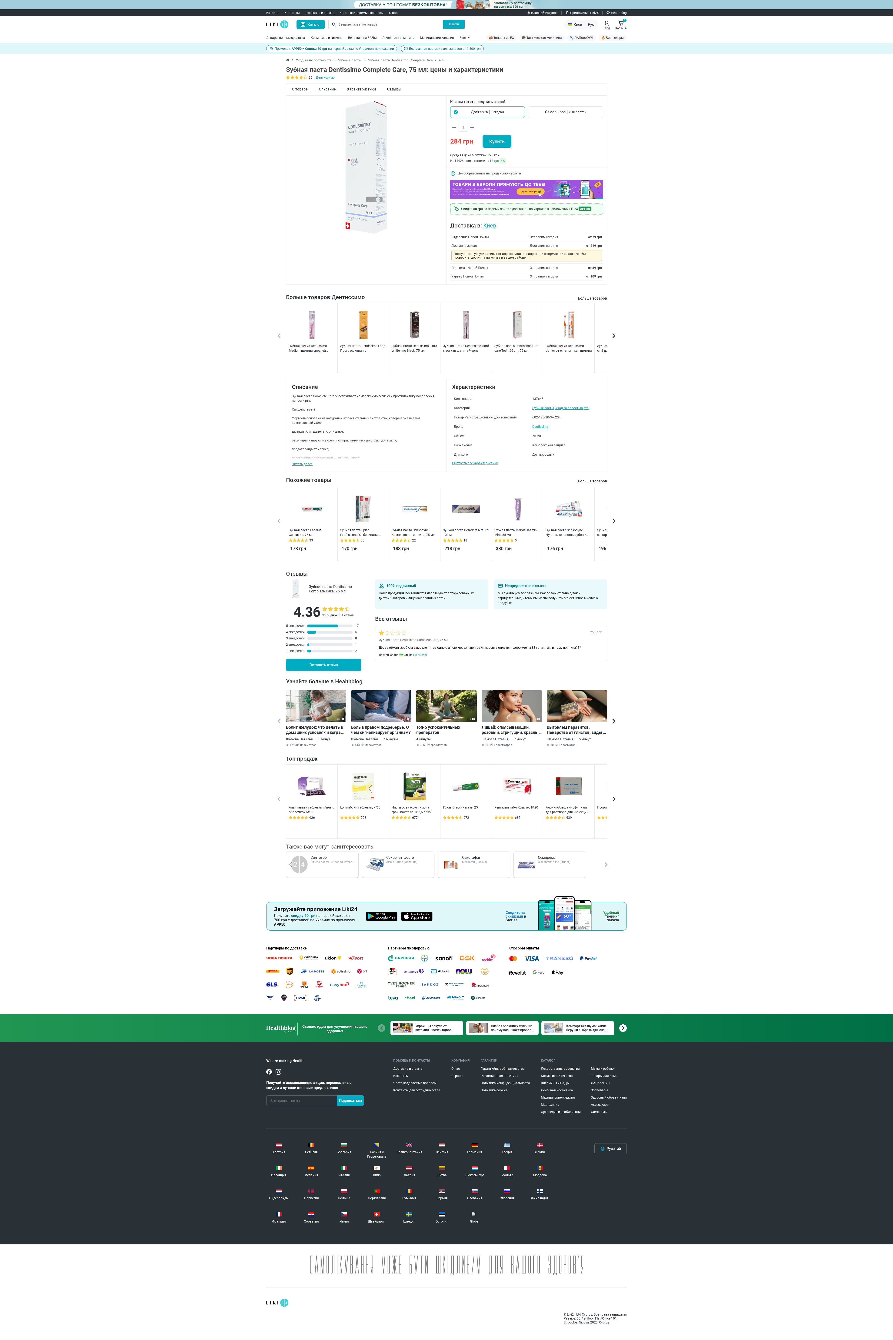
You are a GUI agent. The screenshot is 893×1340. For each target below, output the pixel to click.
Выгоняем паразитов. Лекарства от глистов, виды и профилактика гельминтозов (576, 730)
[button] (487, 112)
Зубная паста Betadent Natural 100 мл (466, 532)
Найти (454, 24)
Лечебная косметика (398, 38)
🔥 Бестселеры (612, 38)
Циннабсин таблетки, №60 (360, 807)
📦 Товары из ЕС (501, 38)
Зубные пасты (350, 60)
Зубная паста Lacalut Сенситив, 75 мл (305, 532)
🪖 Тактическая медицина (542, 38)
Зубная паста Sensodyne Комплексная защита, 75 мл (413, 532)
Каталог (272, 13)
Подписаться (350, 1100)
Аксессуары (600, 1104)
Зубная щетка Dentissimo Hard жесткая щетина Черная (466, 348)
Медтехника (550, 1104)
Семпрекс (546, 857)
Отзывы (394, 89)
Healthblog (619, 13)
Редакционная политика (499, 1076)
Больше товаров (592, 298)
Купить (497, 141)
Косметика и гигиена (327, 38)
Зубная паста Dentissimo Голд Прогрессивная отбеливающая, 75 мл (362, 348)
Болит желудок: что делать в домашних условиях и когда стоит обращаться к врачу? (314, 730)
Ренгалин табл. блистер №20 (516, 807)
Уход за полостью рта (314, 60)
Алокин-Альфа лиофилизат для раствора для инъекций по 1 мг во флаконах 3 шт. (567, 809)
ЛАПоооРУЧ (600, 1083)
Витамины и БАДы (362, 38)
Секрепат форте (400, 857)
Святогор (318, 857)
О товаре (300, 89)
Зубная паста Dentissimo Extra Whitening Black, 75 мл (414, 348)
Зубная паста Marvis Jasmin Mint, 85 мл (515, 532)
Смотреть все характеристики (475, 463)
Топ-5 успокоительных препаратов (438, 730)
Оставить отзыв (324, 665)
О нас (393, 13)
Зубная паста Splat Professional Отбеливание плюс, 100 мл (359, 532)
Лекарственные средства (285, 38)
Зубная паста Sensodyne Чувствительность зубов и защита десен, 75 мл (566, 532)
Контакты (292, 13)
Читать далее (302, 464)
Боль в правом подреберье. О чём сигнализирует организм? (381, 730)
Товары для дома (604, 1076)
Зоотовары (599, 1090)
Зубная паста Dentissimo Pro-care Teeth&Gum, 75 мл (516, 348)
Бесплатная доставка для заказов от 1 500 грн (445, 48)
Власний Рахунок (544, 13)
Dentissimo (540, 426)
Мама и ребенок (603, 1068)
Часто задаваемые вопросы (361, 13)
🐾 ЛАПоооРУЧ (581, 38)
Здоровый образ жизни (609, 1097)
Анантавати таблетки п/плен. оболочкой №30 (311, 809)
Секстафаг (471, 857)
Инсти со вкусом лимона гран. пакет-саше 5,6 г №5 (411, 809)
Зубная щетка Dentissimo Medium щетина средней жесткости (308, 348)
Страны (457, 1076)
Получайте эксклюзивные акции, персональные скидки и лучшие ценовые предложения (309, 1085)
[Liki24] (277, 1303)
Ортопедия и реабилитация (562, 1112)
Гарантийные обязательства (503, 1068)
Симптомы (599, 1112)
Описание (327, 89)
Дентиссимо (325, 77)
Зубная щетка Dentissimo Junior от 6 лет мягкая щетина (569, 348)
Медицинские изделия (437, 38)
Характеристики (361, 89)
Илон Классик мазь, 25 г (461, 807)
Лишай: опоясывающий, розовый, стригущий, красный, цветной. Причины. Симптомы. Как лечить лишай (512, 730)
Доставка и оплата (320, 13)
